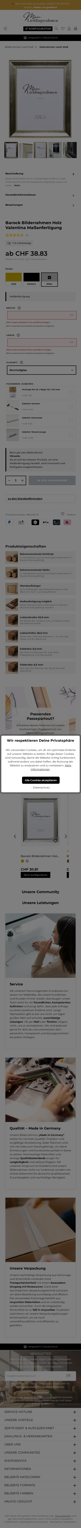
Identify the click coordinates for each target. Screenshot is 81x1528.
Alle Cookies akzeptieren (41, 780)
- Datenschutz (40, 787)
